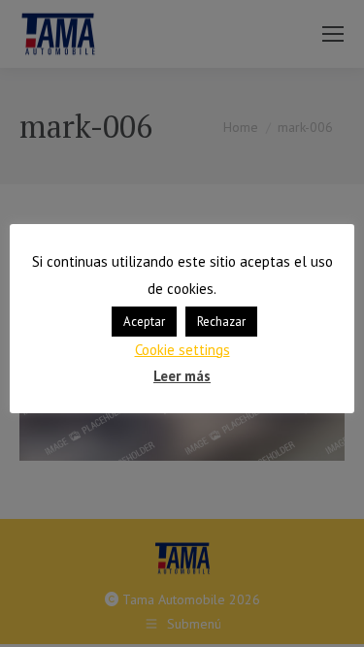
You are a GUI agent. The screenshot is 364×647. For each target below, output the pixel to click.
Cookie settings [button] (182, 349)
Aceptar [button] (144, 321)
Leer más (182, 376)
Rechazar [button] (221, 321)
